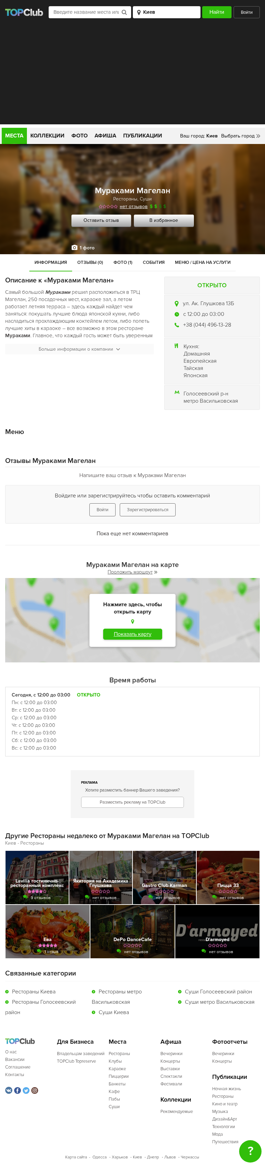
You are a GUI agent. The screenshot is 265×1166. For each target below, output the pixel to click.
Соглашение (17, 1067)
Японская (196, 375)
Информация (51, 262)
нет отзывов (134, 206)
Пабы (114, 1099)
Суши (146, 199)
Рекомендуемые (176, 1111)
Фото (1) (123, 262)
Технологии (223, 1126)
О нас (11, 1052)
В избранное (163, 220)
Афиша (105, 135)
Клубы (115, 1061)
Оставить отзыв (101, 220)
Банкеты (117, 1084)
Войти (247, 12)
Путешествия (225, 1142)
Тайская (193, 368)
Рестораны (125, 199)
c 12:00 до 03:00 (203, 314)
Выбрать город (238, 136)
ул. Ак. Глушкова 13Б (208, 303)
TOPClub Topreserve (76, 1061)
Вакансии (14, 1059)
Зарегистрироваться (147, 510)
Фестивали (171, 1084)
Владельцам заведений (81, 1053)
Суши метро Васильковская (220, 1002)
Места (14, 135)
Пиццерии (119, 1076)
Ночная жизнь (226, 1089)
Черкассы (190, 1157)
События (154, 262)
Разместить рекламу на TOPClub (132, 802)
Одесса (99, 1157)
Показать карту (132, 634)
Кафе (114, 1091)
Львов (170, 1157)
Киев (137, 1157)
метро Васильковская (211, 401)
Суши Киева (114, 1012)
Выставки (170, 1069)
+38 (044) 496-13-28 (207, 324)
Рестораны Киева (34, 991)
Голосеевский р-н (206, 393)
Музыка (220, 1111)
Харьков (120, 1157)
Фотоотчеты (230, 1041)
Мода (217, 1134)
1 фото (87, 248)
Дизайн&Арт (224, 1119)
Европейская (200, 361)
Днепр (153, 1157)
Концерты (170, 1061)
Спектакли (171, 1076)
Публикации (142, 135)
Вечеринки (171, 1053)
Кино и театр (224, 1104)
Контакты (14, 1074)
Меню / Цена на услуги (202, 262)
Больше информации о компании (76, 349)
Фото (79, 135)
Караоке (117, 1069)
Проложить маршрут (130, 572)
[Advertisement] (132, 76)
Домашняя (197, 353)
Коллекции (47, 135)
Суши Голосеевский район (218, 991)
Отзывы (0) (90, 262)
